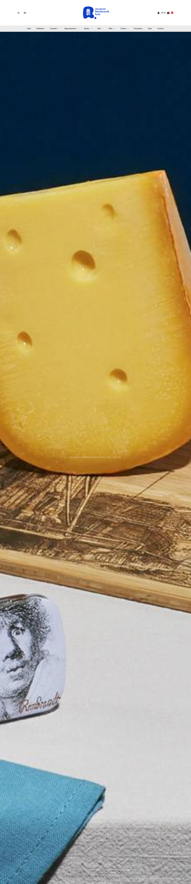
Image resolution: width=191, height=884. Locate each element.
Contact (160, 28)
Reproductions (70, 28)
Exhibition (40, 28)
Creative (53, 28)
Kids (99, 28)
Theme (123, 28)
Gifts (111, 28)
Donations (138, 28)
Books (87, 28)
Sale (150, 28)
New (29, 28)
